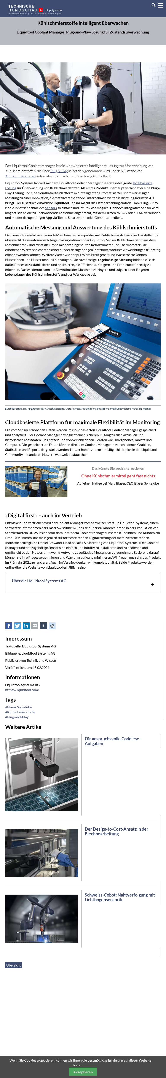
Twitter (20, 627)
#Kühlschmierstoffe (20, 712)
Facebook (11, 627)
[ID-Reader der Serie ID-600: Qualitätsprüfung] (41, 774)
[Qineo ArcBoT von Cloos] (41, 918)
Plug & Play (59, 171)
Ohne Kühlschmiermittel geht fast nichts (118, 476)
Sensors (51, 208)
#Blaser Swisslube (18, 707)
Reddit (54, 627)
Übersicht (13, 965)
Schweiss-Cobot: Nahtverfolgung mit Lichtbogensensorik (120, 897)
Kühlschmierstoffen (20, 176)
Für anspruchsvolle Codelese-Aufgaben (113, 741)
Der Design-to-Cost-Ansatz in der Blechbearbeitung (116, 831)
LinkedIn (28, 627)
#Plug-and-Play (17, 717)
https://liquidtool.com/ (22, 690)
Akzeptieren (83, 1072)
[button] (159, 4)
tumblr (46, 627)
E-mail (37, 627)
